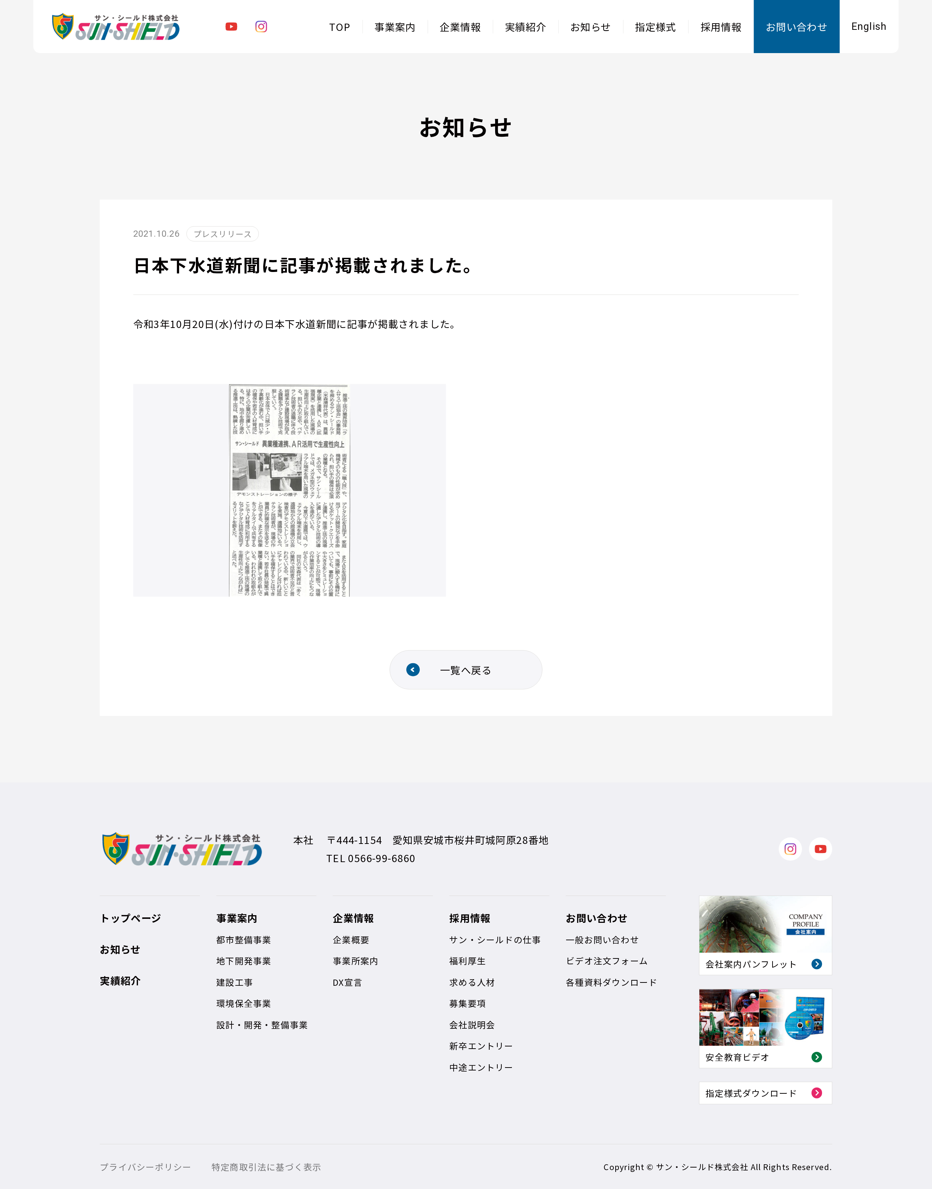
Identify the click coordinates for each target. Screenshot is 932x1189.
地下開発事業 (243, 960)
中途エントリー (481, 1067)
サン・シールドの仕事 (495, 939)
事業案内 (395, 26)
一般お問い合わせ (602, 939)
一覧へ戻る (466, 669)
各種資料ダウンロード (611, 982)
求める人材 (472, 982)
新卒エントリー (481, 1045)
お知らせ (590, 26)
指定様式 (655, 26)
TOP (339, 26)
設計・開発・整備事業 (262, 1024)
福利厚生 (467, 960)
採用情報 (721, 26)
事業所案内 (356, 960)
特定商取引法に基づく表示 (266, 1166)
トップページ (130, 917)
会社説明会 (472, 1024)
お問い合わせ (797, 26)
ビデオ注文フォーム (607, 960)
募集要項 (467, 1003)
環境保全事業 (243, 1003)
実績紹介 (525, 26)
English (869, 26)
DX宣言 (348, 982)
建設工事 (234, 982)
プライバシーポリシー (145, 1166)
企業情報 (460, 26)
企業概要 (351, 939)
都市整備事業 (243, 939)
